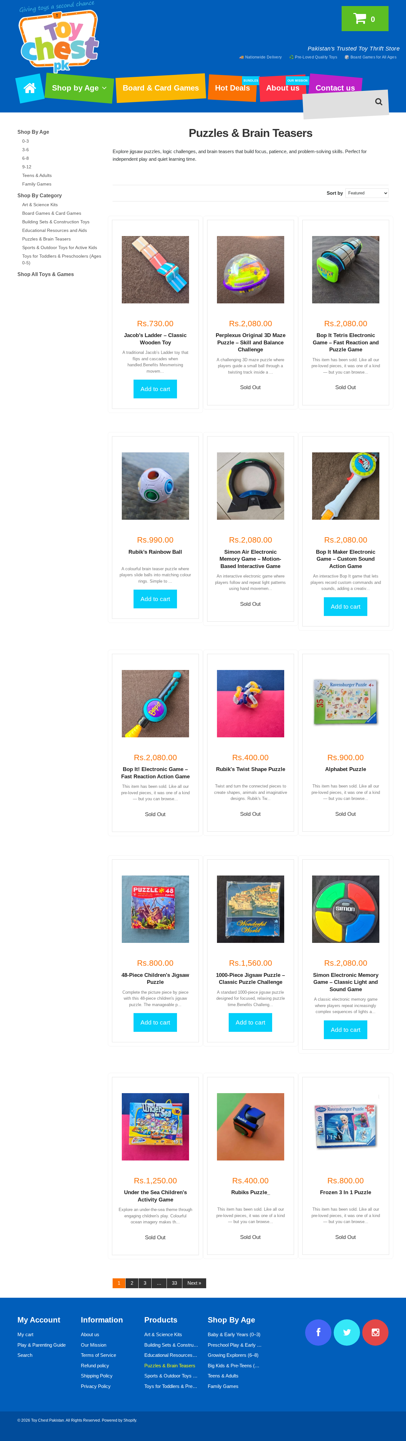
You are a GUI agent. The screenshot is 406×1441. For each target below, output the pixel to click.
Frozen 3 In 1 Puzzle (345, 1192)
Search (24, 1355)
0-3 (25, 141)
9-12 (26, 166)
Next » (194, 1283)
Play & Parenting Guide (41, 1345)
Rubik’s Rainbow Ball (155, 552)
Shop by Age (75, 88)
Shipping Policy (97, 1375)
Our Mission (93, 1345)
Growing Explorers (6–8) (233, 1355)
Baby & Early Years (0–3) (234, 1334)
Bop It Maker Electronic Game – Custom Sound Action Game (345, 559)
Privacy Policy (96, 1386)
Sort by (335, 193)
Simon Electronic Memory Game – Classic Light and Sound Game (345, 982)
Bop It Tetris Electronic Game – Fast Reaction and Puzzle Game (346, 342)
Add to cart (155, 389)
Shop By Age (33, 132)
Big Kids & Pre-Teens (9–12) (237, 1365)
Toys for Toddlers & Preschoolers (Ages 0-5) (190, 1386)
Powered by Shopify (119, 1420)
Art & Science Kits (40, 204)
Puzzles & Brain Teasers (46, 238)
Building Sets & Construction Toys (55, 221)
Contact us (335, 88)
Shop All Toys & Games (45, 274)
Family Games (36, 183)
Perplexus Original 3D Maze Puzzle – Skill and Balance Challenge (250, 342)
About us (286, 85)
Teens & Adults (37, 175)
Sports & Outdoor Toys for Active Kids (59, 247)
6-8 (25, 158)
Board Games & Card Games (51, 213)
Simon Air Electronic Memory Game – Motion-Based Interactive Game (250, 559)
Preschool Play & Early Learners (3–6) (247, 1345)
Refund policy (95, 1365)
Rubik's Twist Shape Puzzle (250, 769)
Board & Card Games (161, 88)
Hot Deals (236, 85)
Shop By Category (39, 195)
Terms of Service (98, 1355)
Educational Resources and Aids (54, 230)
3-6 (25, 149)
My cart (25, 1334)
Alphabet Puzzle (345, 769)
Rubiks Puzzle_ (250, 1192)
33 (174, 1283)
